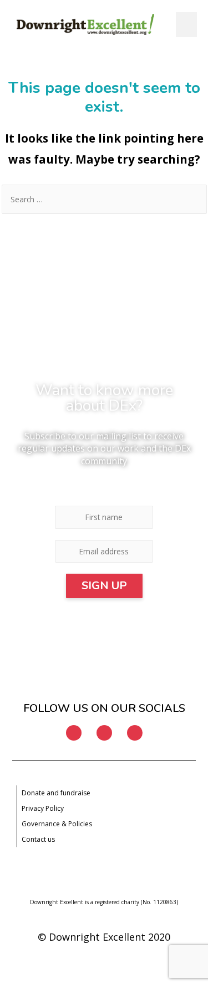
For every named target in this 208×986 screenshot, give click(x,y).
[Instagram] (104, 733)
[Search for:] (104, 199)
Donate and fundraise (56, 793)
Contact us (38, 839)
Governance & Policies (57, 823)
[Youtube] (135, 733)
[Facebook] (74, 733)
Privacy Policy (43, 808)
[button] (186, 24)
